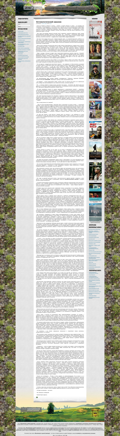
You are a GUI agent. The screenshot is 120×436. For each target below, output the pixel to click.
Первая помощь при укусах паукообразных (23, 51)
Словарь (87, 2)
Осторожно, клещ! (21, 46)
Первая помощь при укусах (23, 32)
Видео (63, 8)
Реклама (83, 2)
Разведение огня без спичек (94, 237)
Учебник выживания (92, 284)
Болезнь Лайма (20, 31)
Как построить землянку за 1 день (95, 240)
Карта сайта (57, 2)
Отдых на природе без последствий (24, 38)
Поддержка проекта (78, 2)
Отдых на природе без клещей (23, 56)
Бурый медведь (91, 268)
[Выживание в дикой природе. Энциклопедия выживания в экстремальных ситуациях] (33, 9)
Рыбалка (88, 8)
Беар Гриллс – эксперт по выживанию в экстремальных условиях (94, 231)
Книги (66, 8)
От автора (66, 2)
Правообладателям (50, 2)
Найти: (19, 24)
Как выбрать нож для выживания (94, 242)
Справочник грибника (92, 295)
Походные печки (92, 238)
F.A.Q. (91, 2)
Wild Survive (95, 2)
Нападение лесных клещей (23, 55)
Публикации (58, 8)
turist (51, 23)
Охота (92, 8)
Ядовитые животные (92, 263)
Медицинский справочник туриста (95, 291)
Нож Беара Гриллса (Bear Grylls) (94, 229)
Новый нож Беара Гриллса (93, 234)
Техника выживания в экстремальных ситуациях (93, 248)
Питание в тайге (92, 250)
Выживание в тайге (92, 243)
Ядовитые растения (92, 265)
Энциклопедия (81, 8)
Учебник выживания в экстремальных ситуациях (93, 277)
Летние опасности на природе (23, 34)
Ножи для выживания (92, 235)
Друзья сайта (71, 2)
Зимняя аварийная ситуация (94, 288)
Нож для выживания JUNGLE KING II (95, 251)
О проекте (62, 2)
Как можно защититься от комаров (24, 49)
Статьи (46, 8)
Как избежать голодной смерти (94, 278)
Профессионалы (73, 8)
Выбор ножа (91, 262)
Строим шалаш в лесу (93, 255)
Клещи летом (20, 53)
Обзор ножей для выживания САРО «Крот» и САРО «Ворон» (95, 260)
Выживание (44, 2)
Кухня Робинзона (92, 274)
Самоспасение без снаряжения (94, 282)
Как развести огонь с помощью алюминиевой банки (94, 258)
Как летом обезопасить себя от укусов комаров (23, 44)
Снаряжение (51, 8)
